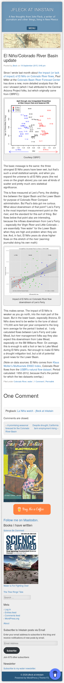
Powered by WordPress (26, 678)
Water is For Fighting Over (16, 585)
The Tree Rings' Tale (13, 591)
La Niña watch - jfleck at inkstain (35, 411)
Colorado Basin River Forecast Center (38, 79)
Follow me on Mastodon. (21, 520)
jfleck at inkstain (32, 9)
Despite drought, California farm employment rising (45, 427)
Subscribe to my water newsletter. (20, 668)
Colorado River (20, 381)
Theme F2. (44, 678)
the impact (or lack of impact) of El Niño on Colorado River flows (31, 74)
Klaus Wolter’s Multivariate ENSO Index (31, 364)
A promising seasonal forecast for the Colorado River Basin (17, 428)
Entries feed (10, 612)
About (6, 623)
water (30, 381)
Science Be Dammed (14, 530)
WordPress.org (12, 618)
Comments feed (12, 615)
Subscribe (12, 650)
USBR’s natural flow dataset (35, 369)
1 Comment (39, 381)
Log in (8, 609)
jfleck (15, 65)
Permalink (50, 381)
